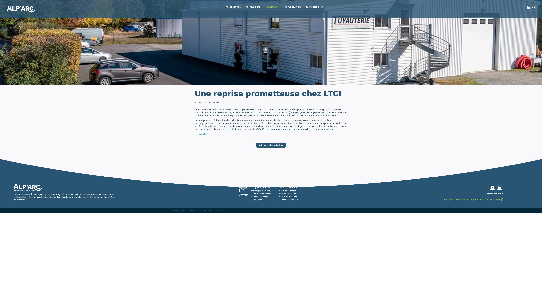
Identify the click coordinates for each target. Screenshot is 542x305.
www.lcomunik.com (212, 211)
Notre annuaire (495, 193)
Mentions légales (195, 211)
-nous (314, 7)
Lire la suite (200, 134)
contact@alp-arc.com (260, 191)
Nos (272, 7)
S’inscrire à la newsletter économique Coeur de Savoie (472, 199)
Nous (233, 7)
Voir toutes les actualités (271, 145)
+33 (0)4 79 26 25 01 (260, 188)
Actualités (214, 102)
